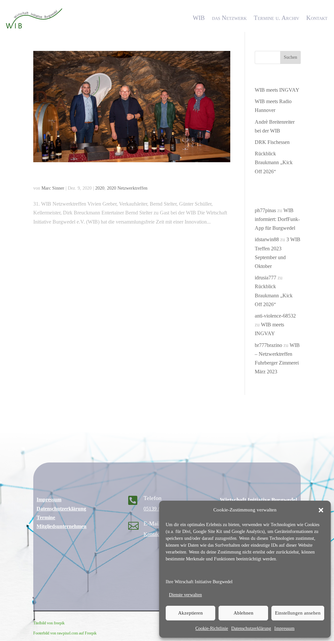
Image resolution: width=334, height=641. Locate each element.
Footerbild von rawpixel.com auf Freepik (65, 633)
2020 (99, 188)
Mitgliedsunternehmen (61, 526)
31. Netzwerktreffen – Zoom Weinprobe (102, 176)
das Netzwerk (229, 17)
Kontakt (316, 17)
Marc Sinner (52, 188)
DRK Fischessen (272, 142)
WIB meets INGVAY (277, 90)
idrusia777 (265, 277)
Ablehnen (243, 613)
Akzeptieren (190, 613)
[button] (321, 510)
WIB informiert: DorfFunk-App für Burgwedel (277, 219)
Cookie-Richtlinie (211, 628)
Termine (46, 517)
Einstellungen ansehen (298, 613)
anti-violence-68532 (275, 316)
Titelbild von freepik (49, 623)
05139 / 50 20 (158, 508)
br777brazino (268, 345)
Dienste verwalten (185, 594)
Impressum (284, 628)
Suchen (290, 57)
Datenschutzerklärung (251, 628)
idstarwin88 (267, 239)
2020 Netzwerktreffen (127, 188)
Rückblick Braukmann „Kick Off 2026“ (274, 162)
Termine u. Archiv (276, 17)
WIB (199, 17)
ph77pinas (265, 210)
